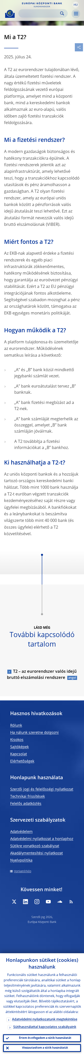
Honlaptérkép (22, 871)
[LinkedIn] (25, 902)
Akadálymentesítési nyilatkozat (36, 853)
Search (62, 13)
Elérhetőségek (22, 761)
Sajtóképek (19, 747)
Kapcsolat (18, 754)
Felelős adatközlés (25, 804)
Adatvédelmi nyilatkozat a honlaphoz (41, 839)
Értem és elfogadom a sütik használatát (45, 1038)
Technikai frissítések (27, 796)
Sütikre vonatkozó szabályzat (34, 846)
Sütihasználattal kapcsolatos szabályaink (44, 1027)
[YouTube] (48, 902)
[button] (76, 5)
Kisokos (16, 740)
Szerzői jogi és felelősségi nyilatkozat (41, 789)
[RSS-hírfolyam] (71, 902)
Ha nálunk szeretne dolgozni (34, 733)
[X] (14, 902)
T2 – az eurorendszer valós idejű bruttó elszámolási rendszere (42, 675)
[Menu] (76, 13)
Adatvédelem (21, 832)
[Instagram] (37, 902)
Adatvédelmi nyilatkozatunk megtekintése (44, 1019)
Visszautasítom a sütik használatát (45, 1048)
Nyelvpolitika (21, 860)
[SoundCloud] (60, 902)
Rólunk (16, 725)
